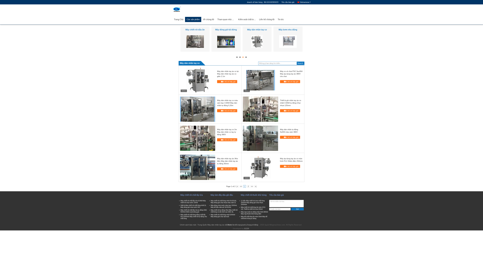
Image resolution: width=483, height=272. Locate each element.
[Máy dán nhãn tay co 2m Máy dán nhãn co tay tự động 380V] (197, 138)
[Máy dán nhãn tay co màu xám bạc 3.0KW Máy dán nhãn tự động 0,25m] (197, 109)
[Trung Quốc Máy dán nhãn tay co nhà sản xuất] (257, 41)
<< (241, 186)
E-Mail (228, 225)
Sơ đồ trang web (239, 225)
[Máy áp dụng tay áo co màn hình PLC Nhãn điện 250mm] (260, 167)
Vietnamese (304, 2)
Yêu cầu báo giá (287, 2)
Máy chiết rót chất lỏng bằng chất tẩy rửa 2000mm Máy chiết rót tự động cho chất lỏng (193, 216)
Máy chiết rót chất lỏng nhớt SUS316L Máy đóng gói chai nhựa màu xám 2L (224, 201)
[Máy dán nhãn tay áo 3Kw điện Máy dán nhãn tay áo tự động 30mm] (197, 167)
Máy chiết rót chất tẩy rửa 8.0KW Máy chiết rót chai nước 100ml (193, 201)
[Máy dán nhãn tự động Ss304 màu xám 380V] (260, 138)
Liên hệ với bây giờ (228, 82)
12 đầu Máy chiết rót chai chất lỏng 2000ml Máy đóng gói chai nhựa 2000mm (253, 202)
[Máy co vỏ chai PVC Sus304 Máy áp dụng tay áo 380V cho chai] (260, 80)
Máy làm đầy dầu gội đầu (222, 195)
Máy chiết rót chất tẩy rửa (191, 195)
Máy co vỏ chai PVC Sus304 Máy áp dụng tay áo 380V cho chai (291, 73)
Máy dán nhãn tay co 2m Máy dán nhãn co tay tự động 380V (227, 131)
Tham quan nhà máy (226, 19)
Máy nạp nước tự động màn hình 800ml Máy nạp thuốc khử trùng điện (254, 213)
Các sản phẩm (193, 19)
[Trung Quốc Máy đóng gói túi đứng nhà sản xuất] (226, 41)
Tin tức (281, 19)
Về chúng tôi (208, 19)
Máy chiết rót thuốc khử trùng (254, 195)
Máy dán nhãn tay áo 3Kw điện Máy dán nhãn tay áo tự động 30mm (227, 161)
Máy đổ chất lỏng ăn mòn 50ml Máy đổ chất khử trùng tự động (254, 217)
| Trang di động (252, 225)
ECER (246, 229)
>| (255, 186)
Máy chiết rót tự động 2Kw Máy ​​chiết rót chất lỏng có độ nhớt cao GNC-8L (224, 211)
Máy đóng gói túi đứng (226, 30)
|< (237, 186)
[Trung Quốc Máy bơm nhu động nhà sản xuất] (288, 41)
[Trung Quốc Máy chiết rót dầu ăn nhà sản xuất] (195, 41)
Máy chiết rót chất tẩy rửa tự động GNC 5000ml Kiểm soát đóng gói (193, 211)
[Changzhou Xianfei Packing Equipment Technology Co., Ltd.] (186, 9)
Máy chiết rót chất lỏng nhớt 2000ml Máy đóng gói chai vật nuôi (223, 215)
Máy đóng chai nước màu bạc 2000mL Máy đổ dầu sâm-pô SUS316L (224, 206)
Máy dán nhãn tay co (257, 30)
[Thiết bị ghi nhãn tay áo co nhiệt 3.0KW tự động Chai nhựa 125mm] (260, 109)
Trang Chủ (178, 19)
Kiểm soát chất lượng (247, 19)
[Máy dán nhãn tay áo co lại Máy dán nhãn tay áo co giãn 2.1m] (197, 80)
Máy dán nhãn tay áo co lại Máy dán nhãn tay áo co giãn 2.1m (228, 73)
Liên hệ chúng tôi (266, 19)
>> (252, 186)
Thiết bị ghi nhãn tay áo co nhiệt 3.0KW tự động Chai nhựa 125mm (290, 102)
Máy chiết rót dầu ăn (195, 30)
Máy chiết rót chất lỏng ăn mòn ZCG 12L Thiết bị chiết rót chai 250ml (253, 208)
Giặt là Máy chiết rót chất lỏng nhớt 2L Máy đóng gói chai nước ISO (193, 206)
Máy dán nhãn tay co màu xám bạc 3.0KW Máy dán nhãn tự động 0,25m (227, 102)
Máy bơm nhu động (288, 30)
